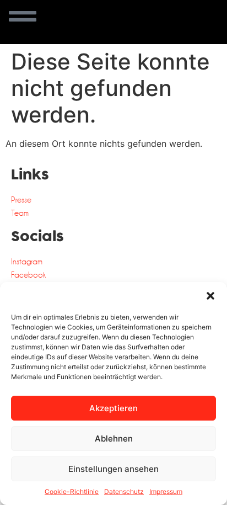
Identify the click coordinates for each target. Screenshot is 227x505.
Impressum (165, 491)
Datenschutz (124, 491)
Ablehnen (114, 438)
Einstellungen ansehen (113, 469)
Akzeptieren (113, 408)
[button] (210, 295)
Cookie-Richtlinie (72, 491)
